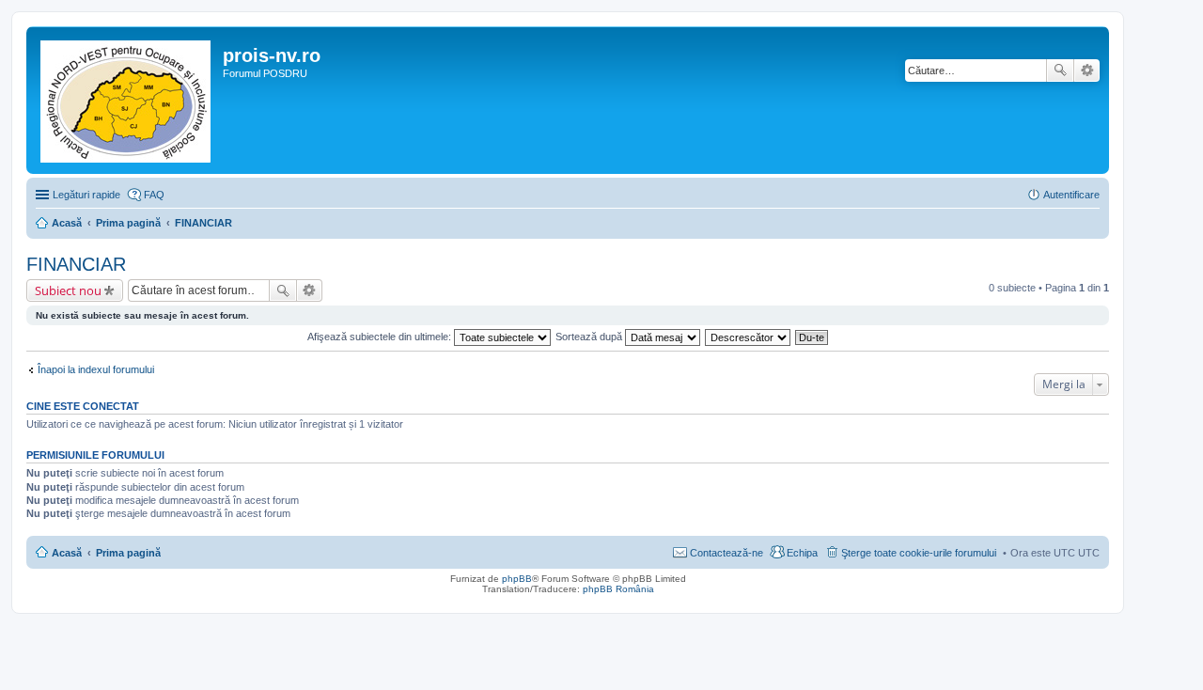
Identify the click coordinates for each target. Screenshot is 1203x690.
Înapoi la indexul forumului (96, 369)
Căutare (1060, 70)
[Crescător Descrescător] (748, 336)
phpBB (517, 578)
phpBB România (618, 589)
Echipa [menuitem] (802, 552)
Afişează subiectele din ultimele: (380, 336)
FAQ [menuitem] (154, 194)
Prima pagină (128, 552)
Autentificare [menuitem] (1071, 194)
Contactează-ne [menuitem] (726, 552)
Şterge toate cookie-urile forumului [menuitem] (918, 552)
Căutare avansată (1087, 70)
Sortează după (590, 336)
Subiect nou (68, 290)
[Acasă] (127, 100)
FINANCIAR (76, 264)
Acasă (67, 552)
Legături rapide (86, 194)
